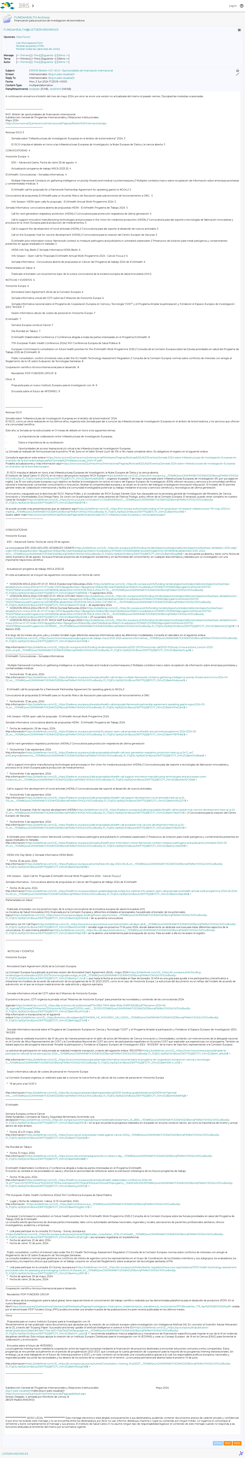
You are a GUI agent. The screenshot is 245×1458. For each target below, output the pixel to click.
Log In (233, 5)
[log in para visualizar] (61, 74)
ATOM (218, 1443)
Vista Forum (23, 36)
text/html (55, 88)
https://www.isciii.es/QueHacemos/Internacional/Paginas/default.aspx (46, 1393)
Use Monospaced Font (29, 42)
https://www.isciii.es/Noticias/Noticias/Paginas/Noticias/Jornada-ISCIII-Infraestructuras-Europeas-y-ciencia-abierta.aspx (95, 514)
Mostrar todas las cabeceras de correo (38, 49)
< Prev (36, 55)
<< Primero (23, 55)
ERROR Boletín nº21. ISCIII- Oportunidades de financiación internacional (71, 70)
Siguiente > (48, 55)
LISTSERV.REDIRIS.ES (15, 1453)
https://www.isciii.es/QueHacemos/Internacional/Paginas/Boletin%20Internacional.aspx (56, 123)
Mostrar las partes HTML (30, 45)
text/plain (34, 88)
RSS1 (228, 1443)
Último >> (63, 55)
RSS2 (237, 1443)
